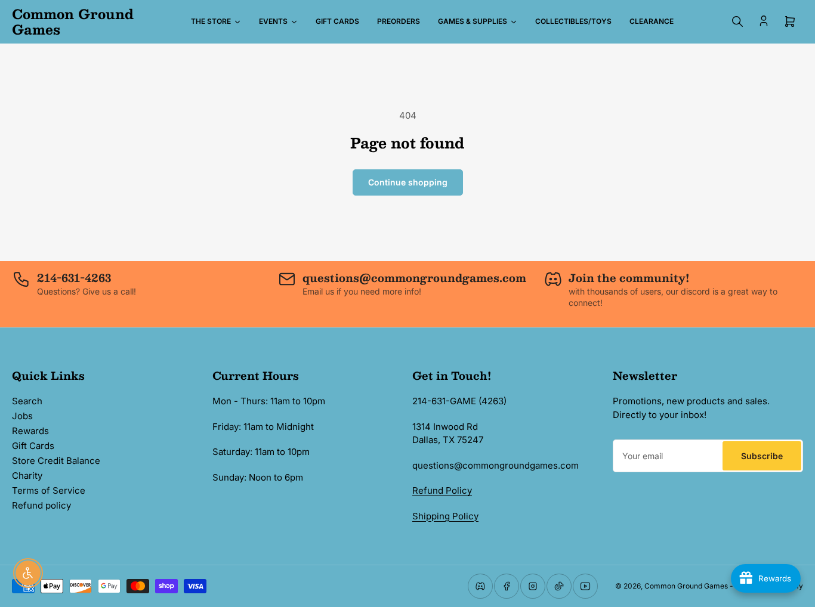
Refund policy (41, 505)
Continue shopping (407, 182)
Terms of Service (48, 490)
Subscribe (762, 456)
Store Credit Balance (56, 460)
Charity (27, 475)
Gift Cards (33, 445)
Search (27, 401)
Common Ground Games (686, 585)
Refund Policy (442, 490)
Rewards (30, 430)
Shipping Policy (445, 516)
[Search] (737, 21)
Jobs (22, 416)
